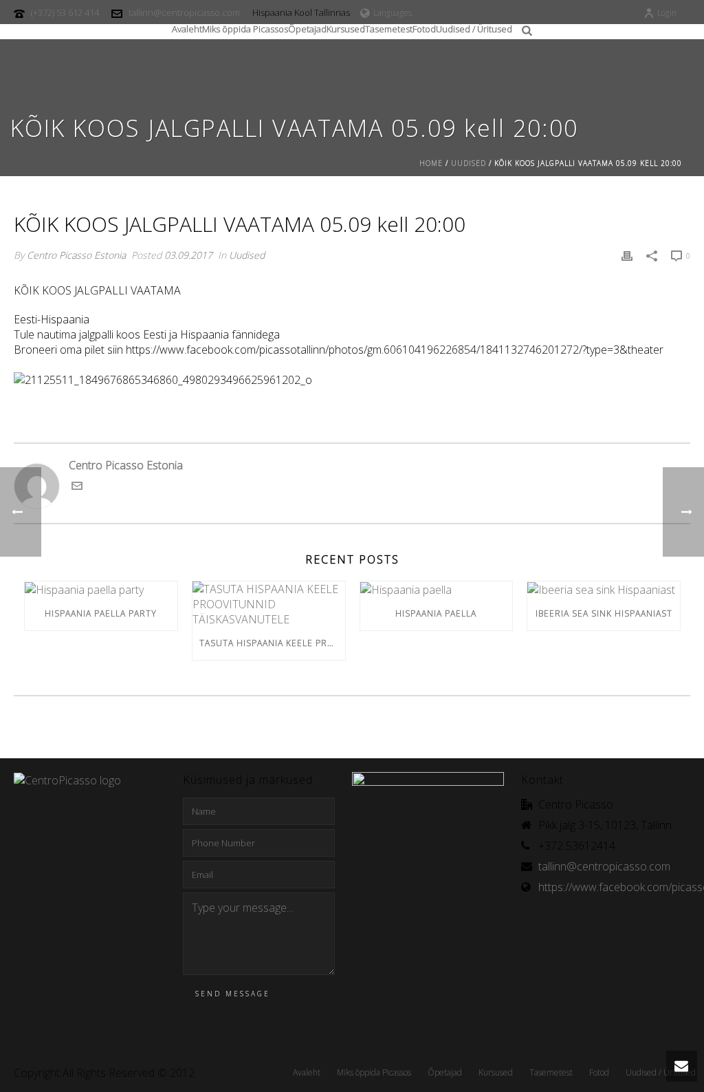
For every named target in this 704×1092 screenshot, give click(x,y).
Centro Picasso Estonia (76, 254)
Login (666, 13)
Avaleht (187, 27)
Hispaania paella (435, 613)
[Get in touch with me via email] (77, 487)
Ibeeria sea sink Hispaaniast (604, 613)
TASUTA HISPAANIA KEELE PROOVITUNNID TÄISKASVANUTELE (272, 643)
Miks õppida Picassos (245, 27)
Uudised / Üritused (474, 27)
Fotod (424, 27)
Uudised (468, 163)
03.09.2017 (188, 254)
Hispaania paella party (101, 613)
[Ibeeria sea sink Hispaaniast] (603, 589)
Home (431, 163)
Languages (392, 13)
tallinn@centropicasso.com (184, 12)
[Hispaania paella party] (101, 589)
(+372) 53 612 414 (65, 12)
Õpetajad (307, 27)
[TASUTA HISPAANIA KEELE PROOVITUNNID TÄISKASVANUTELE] (268, 604)
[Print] (627, 254)
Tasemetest (388, 27)
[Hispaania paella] (436, 589)
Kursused (346, 27)
